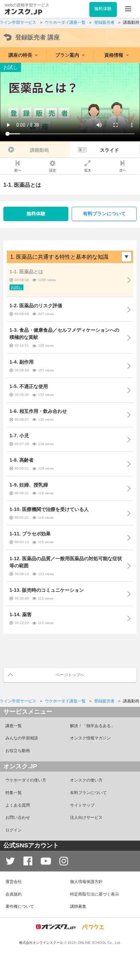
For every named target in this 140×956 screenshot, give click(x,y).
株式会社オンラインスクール (41, 942)
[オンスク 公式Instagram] (63, 861)
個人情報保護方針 (86, 881)
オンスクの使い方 (86, 780)
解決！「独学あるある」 (92, 725)
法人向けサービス (86, 817)
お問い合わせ (17, 817)
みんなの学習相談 (21, 738)
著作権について (19, 906)
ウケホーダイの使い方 (25, 780)
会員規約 (13, 894)
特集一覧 (13, 792)
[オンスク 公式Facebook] (27, 861)
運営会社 (13, 881)
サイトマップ (82, 805)
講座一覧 (13, 725)
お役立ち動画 (17, 750)
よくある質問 (17, 805)
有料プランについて (104, 213)
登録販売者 (37, 37)
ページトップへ (70, 675)
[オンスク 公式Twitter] (10, 861)
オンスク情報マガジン (90, 738)
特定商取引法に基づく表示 (94, 894)
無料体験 (36, 213)
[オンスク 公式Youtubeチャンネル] (46, 861)
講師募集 (78, 906)
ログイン (13, 830)
